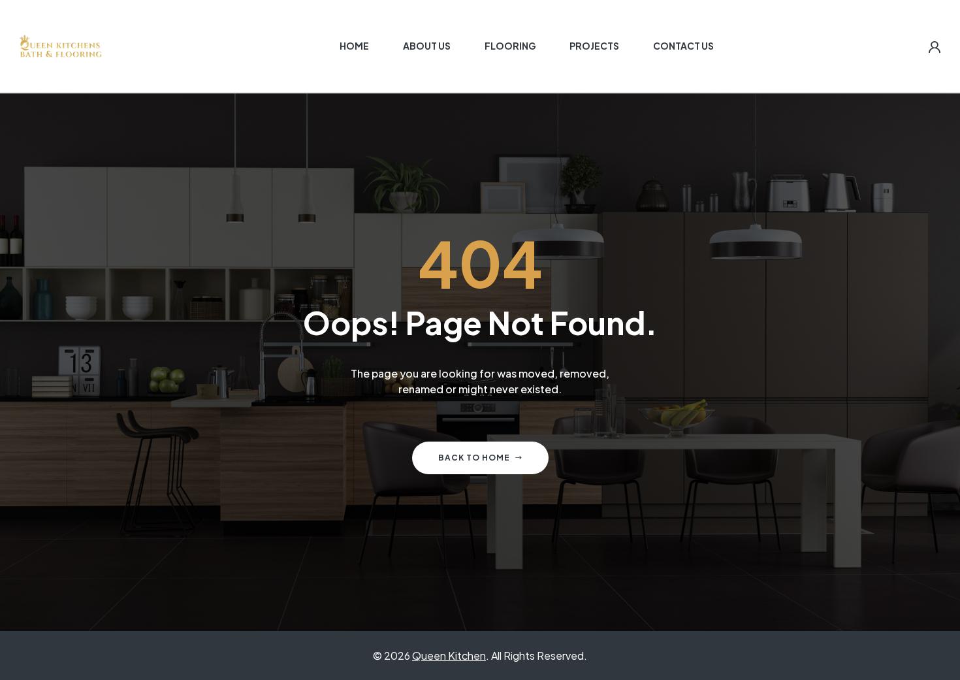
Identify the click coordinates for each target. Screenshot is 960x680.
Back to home (474, 457)
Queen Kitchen (449, 655)
